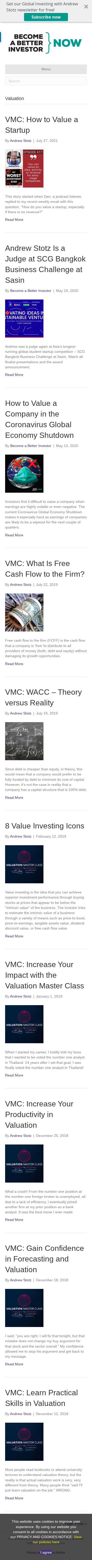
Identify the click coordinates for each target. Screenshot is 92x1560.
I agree (46, 1552)
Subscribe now (46, 17)
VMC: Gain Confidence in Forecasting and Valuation (44, 1259)
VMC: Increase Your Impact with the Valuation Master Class (44, 975)
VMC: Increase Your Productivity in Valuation (39, 1114)
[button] (46, 11)
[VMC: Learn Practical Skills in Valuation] (46, 1442)
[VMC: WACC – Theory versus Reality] (46, 741)
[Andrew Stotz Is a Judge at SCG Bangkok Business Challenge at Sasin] (46, 319)
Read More (14, 220)
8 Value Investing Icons (44, 826)
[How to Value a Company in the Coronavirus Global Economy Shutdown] (46, 474)
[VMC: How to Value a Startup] (46, 169)
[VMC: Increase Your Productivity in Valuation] (46, 1163)
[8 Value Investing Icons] (46, 864)
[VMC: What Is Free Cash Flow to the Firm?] (46, 612)
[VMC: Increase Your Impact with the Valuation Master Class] (46, 1024)
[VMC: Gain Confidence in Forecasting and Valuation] (46, 1308)
